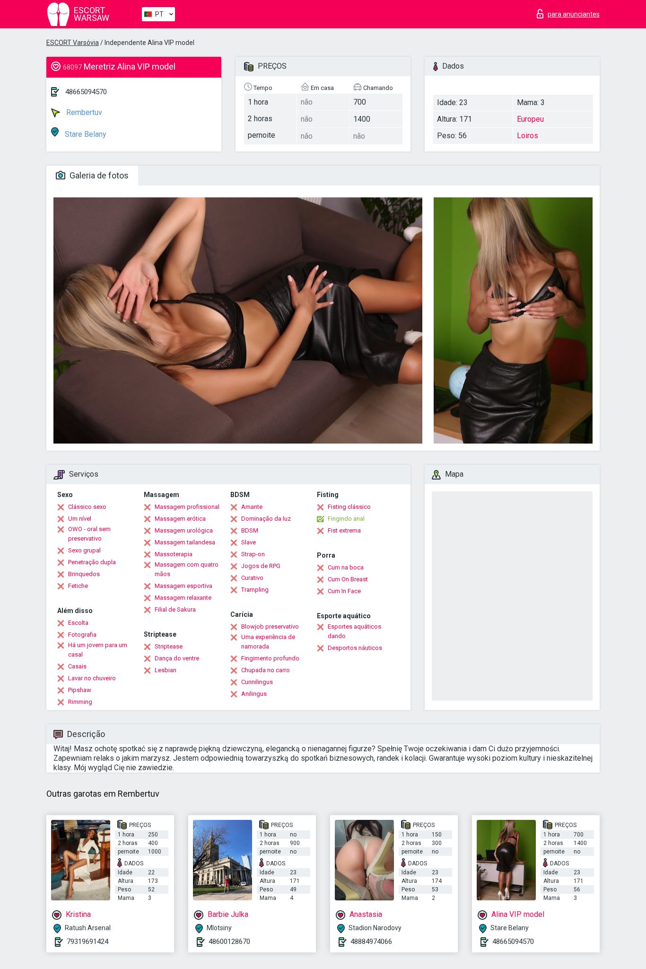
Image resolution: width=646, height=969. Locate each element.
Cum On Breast (348, 579)
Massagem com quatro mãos (186, 569)
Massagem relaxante (183, 597)
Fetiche (78, 585)
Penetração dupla (92, 562)
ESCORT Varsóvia (72, 42)
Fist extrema (344, 530)
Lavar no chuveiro (92, 678)
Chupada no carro (265, 670)
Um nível (79, 518)
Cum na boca (346, 567)
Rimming (80, 701)
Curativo (252, 577)
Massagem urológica (184, 530)
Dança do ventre (177, 658)
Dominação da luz (266, 518)
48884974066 (371, 941)
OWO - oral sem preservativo (89, 533)
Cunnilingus (257, 681)
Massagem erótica (180, 518)
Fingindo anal (346, 518)
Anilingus (254, 693)
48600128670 (229, 941)
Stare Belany (84, 134)
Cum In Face (344, 591)
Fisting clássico (349, 506)
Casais (77, 666)
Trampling (255, 589)
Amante (251, 506)
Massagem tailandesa (185, 542)
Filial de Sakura (175, 609)
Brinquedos (84, 574)
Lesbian (165, 670)
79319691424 (87, 941)
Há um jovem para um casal (97, 649)
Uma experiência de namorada (268, 641)
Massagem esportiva (183, 585)
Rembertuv (83, 112)
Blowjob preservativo (270, 626)
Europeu (530, 119)
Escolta (78, 622)
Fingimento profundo (270, 658)
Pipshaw (79, 689)
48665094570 (86, 92)
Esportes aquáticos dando (354, 631)
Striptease (169, 646)
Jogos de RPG (260, 565)
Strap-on (253, 554)
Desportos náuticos (355, 647)
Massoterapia (173, 554)
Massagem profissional (187, 506)
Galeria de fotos (98, 175)
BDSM (249, 530)
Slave (248, 542)
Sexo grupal (84, 550)
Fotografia (82, 634)
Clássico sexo (87, 506)
